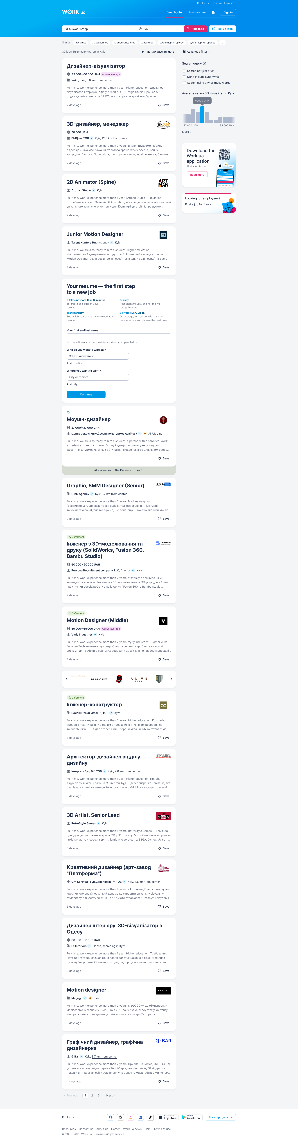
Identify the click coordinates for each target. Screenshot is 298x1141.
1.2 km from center (114, 494)
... (223, 42)
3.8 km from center (99, 80)
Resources (69, 1129)
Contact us (86, 1129)
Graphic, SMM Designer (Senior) (106, 486)
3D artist (80, 42)
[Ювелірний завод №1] (79, 679)
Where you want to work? (84, 370)
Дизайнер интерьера (202, 42)
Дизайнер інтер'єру (172, 42)
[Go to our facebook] (110, 1117)
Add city (72, 384)
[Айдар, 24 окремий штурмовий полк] (159, 679)
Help (148, 1129)
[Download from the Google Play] (192, 1117)
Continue (86, 394)
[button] (213, 12)
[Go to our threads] (120, 1117)
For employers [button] (218, 1117)
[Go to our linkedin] (140, 1117)
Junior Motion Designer (95, 234)
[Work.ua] (73, 12)
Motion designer (86, 990)
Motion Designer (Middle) (97, 620)
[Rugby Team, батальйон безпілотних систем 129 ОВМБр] (119, 679)
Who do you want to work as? (86, 349)
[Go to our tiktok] (150, 1117)
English (67, 1117)
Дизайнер (148, 42)
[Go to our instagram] (130, 1117)
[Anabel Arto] (99, 679)
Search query (192, 63)
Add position (75, 363)
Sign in (228, 12)
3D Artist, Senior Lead (93, 815)
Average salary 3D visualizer (208, 93)
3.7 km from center (104, 1056)
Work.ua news (132, 1129)
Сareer (115, 1129)
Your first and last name (82, 330)
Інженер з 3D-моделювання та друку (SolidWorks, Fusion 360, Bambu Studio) (105, 550)
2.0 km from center (127, 771)
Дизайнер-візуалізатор (96, 66)
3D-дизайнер (100, 42)
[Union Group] (139, 679)
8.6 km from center (147, 881)
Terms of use (162, 1129)
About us (102, 1129)
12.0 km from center (115, 138)
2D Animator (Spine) (91, 182)
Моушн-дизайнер (89, 419)
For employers (222, 3)
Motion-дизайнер (124, 42)
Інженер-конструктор (94, 704)
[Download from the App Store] (167, 1117)
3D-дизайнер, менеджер (98, 124)
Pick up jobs (225, 28)
